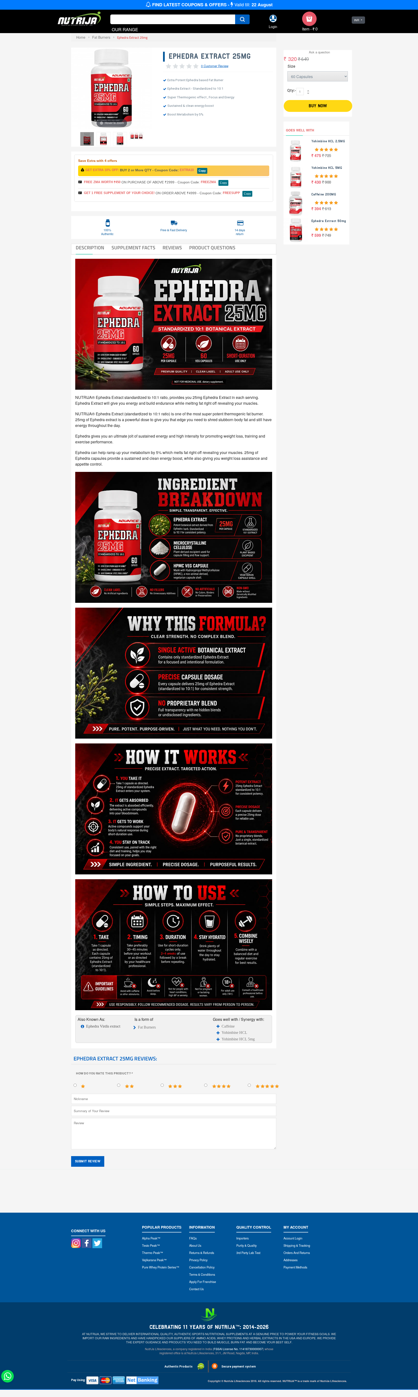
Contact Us (196, 1289)
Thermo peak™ (152, 1253)
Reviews (172, 247)
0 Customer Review (214, 66)
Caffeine (228, 1026)
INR (356, 20)
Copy (202, 171)
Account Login (293, 1238)
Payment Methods (295, 1267)
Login (273, 26)
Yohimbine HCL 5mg (238, 1039)
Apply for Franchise (202, 1282)
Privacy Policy (198, 1260)
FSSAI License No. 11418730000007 (238, 1349)
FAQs (193, 1238)
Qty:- (291, 90)
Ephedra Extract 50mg (328, 220)
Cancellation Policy (202, 1267)
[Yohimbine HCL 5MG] (296, 177)
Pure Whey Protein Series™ (160, 1267)
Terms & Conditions (202, 1274)
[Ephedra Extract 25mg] (87, 139)
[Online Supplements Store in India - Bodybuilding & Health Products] (79, 19)
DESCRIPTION (90, 247)
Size (291, 66)
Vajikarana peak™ (154, 1260)
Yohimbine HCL (234, 1032)
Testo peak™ (151, 1245)
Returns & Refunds (201, 1253)
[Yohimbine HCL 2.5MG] (296, 150)
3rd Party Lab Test (248, 1253)
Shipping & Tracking (297, 1245)
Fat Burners (147, 1027)
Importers (242, 1238)
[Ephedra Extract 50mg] (296, 230)
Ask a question (319, 52)
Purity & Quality (246, 1245)
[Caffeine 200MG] (296, 203)
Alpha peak (149, 1238)
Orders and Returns (297, 1253)
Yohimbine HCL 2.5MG (328, 141)
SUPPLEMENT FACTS (133, 247)
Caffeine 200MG (323, 194)
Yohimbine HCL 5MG (326, 167)
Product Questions (212, 247)
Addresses (291, 1260)
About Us (195, 1245)
